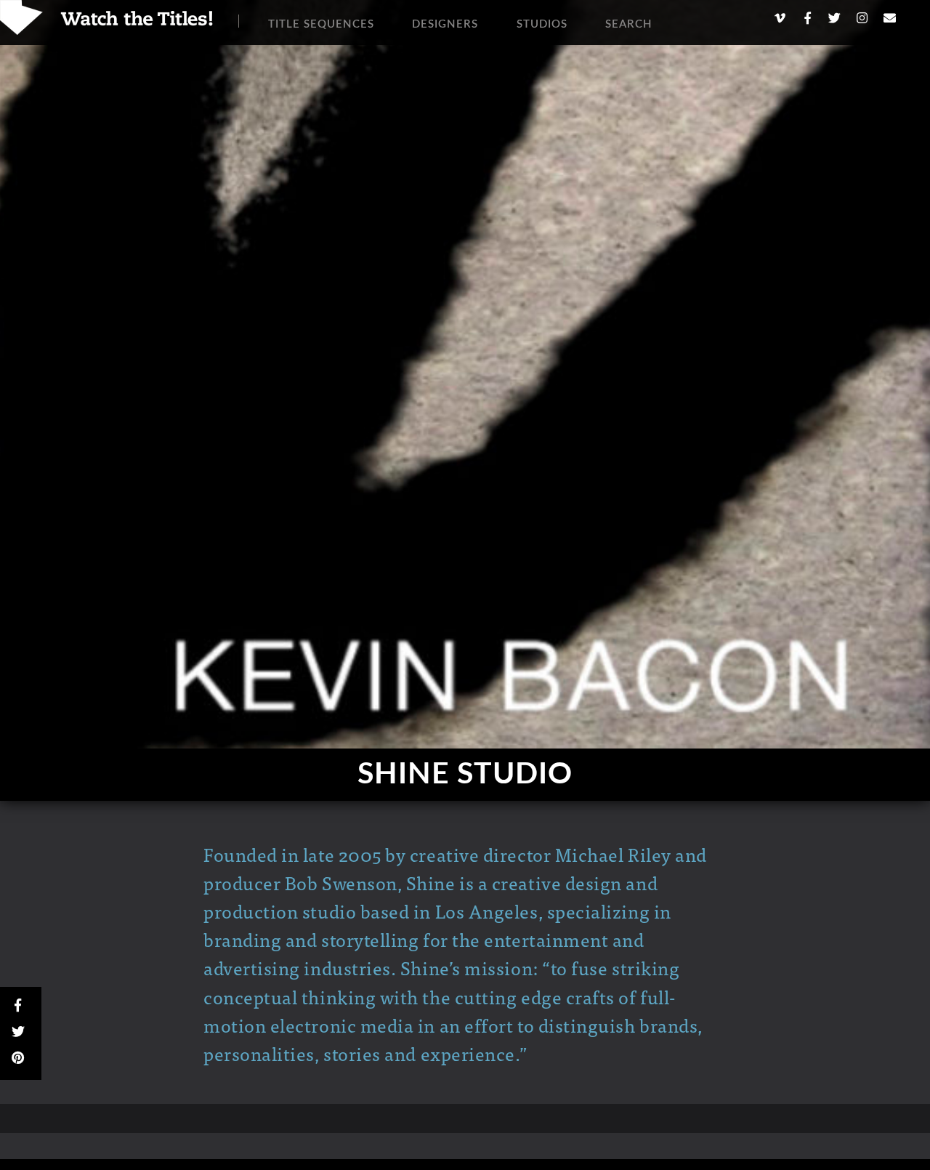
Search (628, 24)
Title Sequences (321, 24)
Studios (542, 24)
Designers (445, 24)
